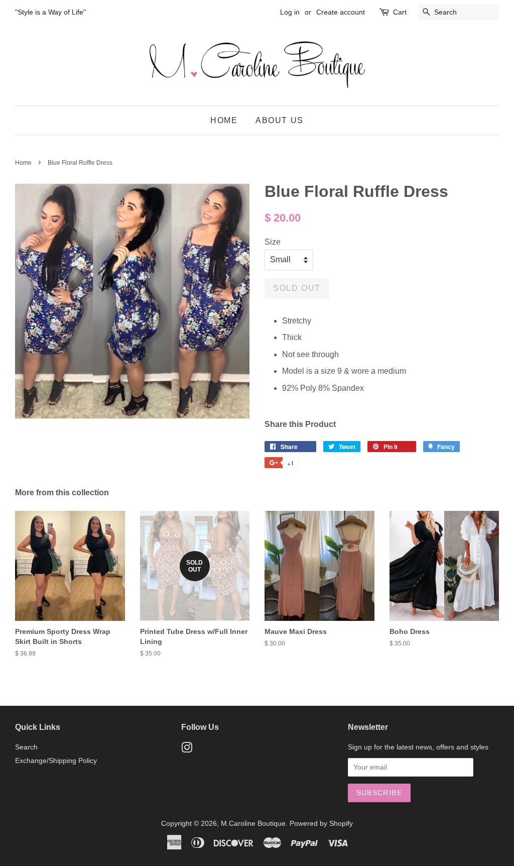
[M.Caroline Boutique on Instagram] (186, 749)
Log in (290, 12)
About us (279, 120)
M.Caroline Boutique (253, 823)
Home (223, 120)
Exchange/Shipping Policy (56, 761)
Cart (400, 12)
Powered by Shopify (321, 823)
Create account (340, 12)
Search (26, 747)
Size (273, 242)
